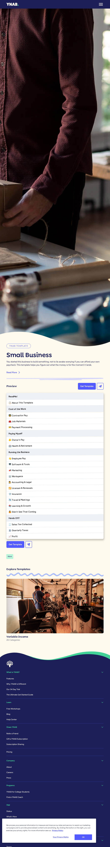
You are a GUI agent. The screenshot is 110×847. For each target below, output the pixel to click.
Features (10, 679)
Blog (8, 714)
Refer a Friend (12, 733)
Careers (9, 772)
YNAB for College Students (18, 792)
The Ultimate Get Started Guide (19, 695)
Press (8, 778)
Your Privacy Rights (60, 837)
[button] (101, 4)
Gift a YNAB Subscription (17, 739)
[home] (12, 4)
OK (83, 837)
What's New (11, 817)
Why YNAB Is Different (16, 684)
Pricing (9, 752)
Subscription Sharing (15, 744)
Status (9, 811)
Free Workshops (13, 709)
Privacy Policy (57, 830)
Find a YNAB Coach (14, 797)
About (9, 767)
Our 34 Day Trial (13, 689)
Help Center (11, 719)
